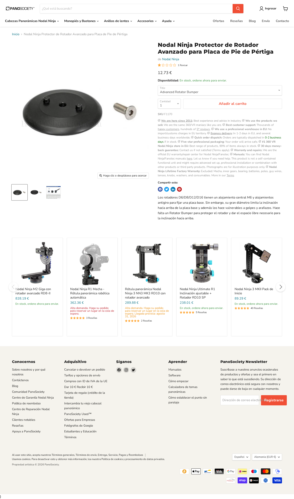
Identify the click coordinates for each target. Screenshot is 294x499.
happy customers (168, 129)
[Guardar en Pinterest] (179, 189)
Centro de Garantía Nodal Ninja (33, 398)
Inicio (15, 34)
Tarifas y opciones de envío (82, 375)
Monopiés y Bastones (80, 21)
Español (239, 457)
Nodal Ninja (170, 59)
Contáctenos (20, 380)
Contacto (282, 21)
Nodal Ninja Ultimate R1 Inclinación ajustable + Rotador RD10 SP (197, 293)
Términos (70, 437)
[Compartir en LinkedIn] (173, 189)
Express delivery (221, 133)
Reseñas (236, 21)
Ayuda (167, 21)
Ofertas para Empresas (79, 420)
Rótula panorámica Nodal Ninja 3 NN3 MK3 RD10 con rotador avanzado (145, 293)
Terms (230, 175)
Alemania (265, 457)
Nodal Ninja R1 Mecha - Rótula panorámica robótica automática (89, 293)
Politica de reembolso (26, 403)
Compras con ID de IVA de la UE (85, 381)
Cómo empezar (178, 381)
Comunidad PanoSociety (28, 392)
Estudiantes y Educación (80, 431)
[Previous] (13, 287)
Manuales (174, 370)
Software (174, 375)
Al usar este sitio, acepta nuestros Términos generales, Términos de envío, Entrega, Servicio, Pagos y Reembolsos (77, 455)
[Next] (280, 287)
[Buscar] (238, 8)
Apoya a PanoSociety (26, 431)
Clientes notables (23, 420)
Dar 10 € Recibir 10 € (78, 387)
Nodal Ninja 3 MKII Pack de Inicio (254, 291)
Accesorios (145, 21)
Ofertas (218, 21)
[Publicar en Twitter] (166, 189)
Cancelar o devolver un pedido (84, 370)
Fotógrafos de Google (78, 426)
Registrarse (274, 400)
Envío (266, 21)
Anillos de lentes (117, 21)
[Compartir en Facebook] (160, 189)
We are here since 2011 (176, 121)
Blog (252, 21)
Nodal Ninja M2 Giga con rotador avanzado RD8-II (33, 291)
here (189, 158)
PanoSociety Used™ (78, 414)
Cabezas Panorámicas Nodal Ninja (31, 21)
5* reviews (203, 129)
